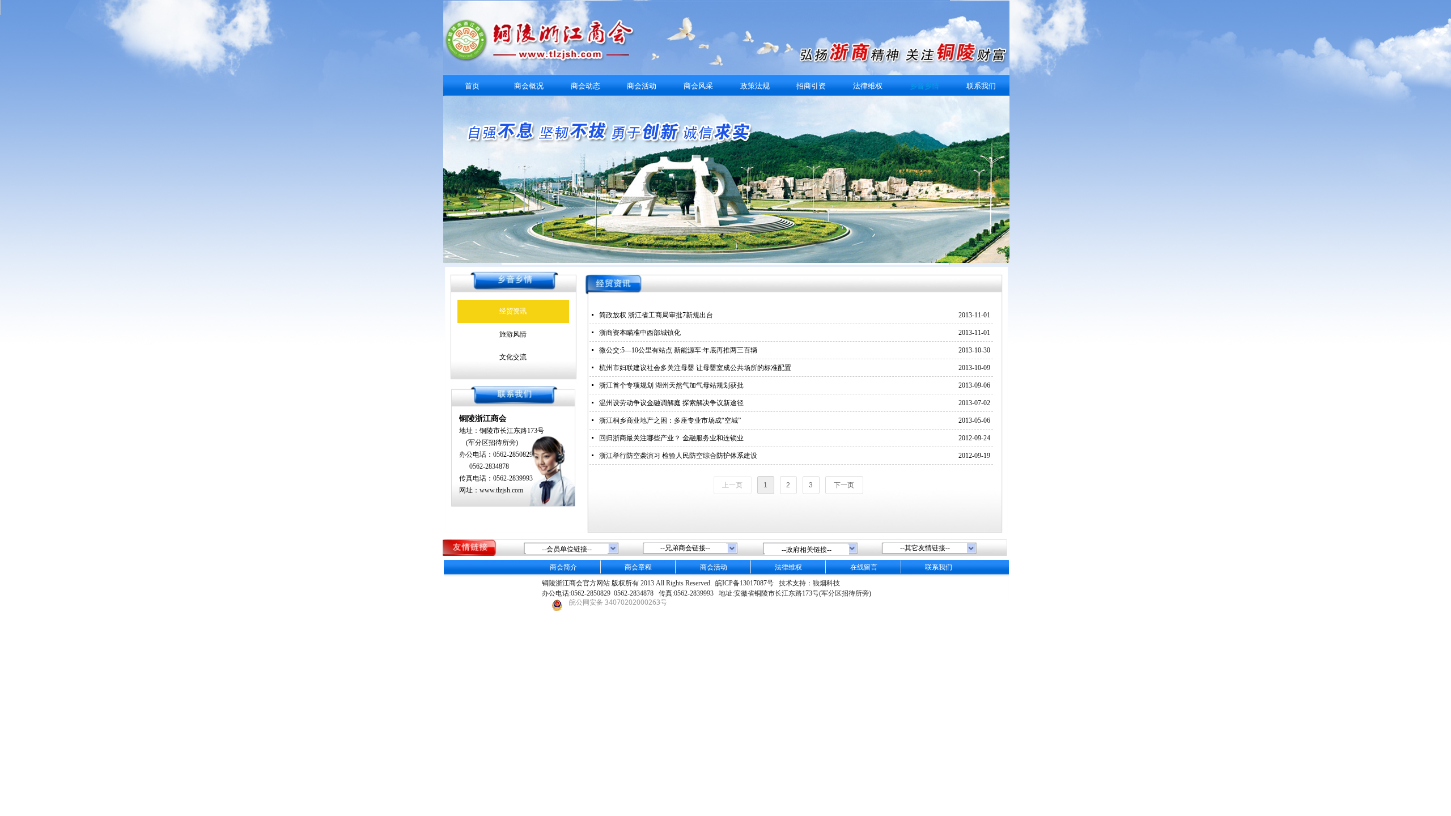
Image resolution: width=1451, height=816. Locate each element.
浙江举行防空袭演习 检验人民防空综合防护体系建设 (678, 456)
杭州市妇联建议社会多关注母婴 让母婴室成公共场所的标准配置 (695, 368)
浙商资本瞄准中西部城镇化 (640, 333)
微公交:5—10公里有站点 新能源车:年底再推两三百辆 (678, 350)
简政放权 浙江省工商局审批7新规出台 (656, 315)
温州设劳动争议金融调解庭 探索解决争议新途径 (671, 403)
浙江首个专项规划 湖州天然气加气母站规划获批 (671, 385)
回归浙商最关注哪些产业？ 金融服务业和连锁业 (671, 438)
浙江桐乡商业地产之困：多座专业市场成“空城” (670, 420)
